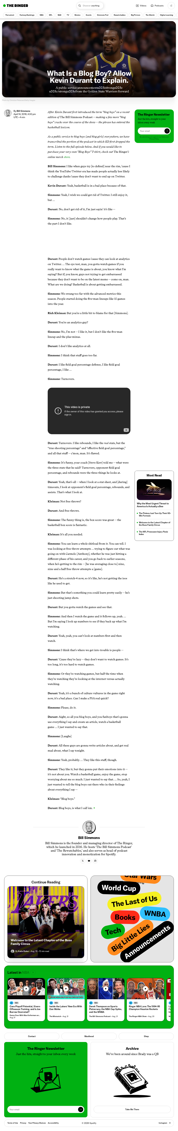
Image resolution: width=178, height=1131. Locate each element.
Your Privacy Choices (37, 1123)
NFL (50, 15)
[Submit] (167, 131)
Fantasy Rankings (27, 15)
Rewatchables (119, 15)
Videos (143, 5)
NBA (42, 15)
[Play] (26, 988)
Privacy (23, 1123)
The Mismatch (55, 1016)
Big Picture (135, 15)
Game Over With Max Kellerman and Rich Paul (26, 1015)
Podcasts (159, 5)
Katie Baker (23, 951)
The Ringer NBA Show (138, 1016)
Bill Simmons (23, 110)
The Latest (9, 15)
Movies (77, 15)
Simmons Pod (102, 15)
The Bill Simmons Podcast (100, 1016)
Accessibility (53, 1123)
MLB (59, 15)
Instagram (163, 1123)
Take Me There (132, 1109)
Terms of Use (12, 1123)
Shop (146, 1036)
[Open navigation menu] (171, 5)
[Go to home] (15, 5)
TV (68, 15)
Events (88, 15)
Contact (32, 1036)
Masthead (89, 1036)
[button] (90, 5)
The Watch (150, 15)
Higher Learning (166, 15)
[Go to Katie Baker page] (12, 951)
